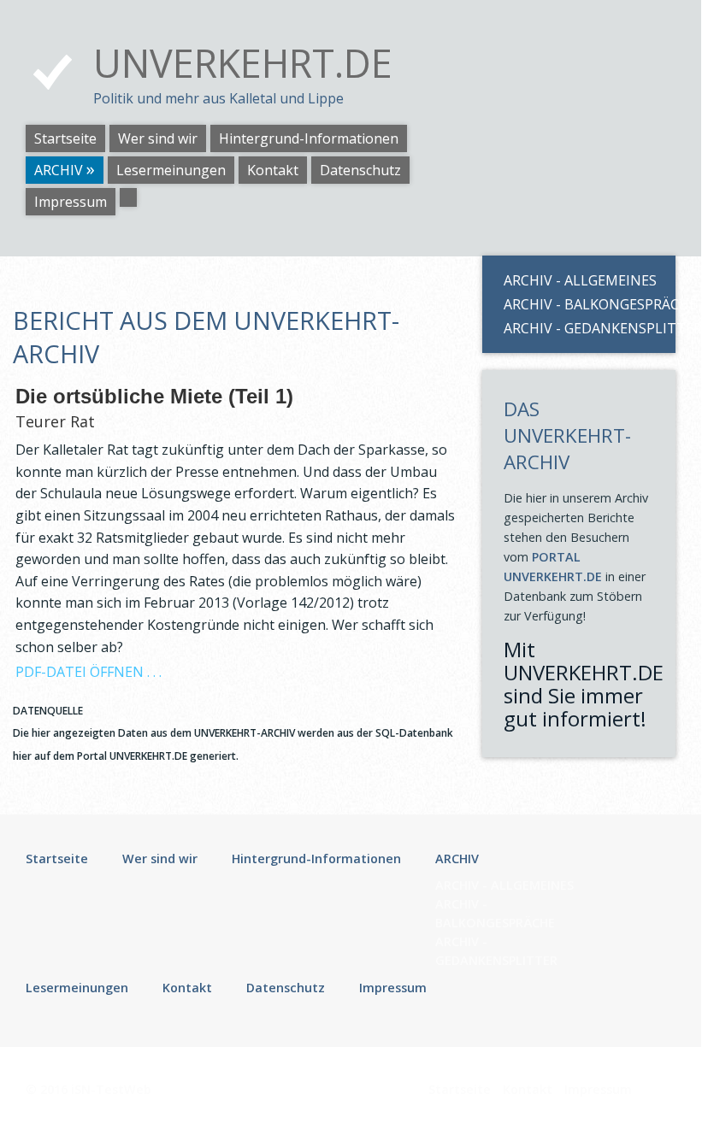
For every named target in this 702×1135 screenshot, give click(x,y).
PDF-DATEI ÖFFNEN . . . (88, 671)
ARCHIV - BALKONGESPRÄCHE (583, 304)
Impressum (70, 201)
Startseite (65, 138)
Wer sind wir (158, 138)
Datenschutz (360, 170)
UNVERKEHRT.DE (242, 63)
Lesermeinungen (171, 170)
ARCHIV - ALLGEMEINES (580, 280)
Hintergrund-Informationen (308, 138)
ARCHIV (58, 170)
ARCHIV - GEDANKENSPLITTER (583, 328)
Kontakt (272, 170)
